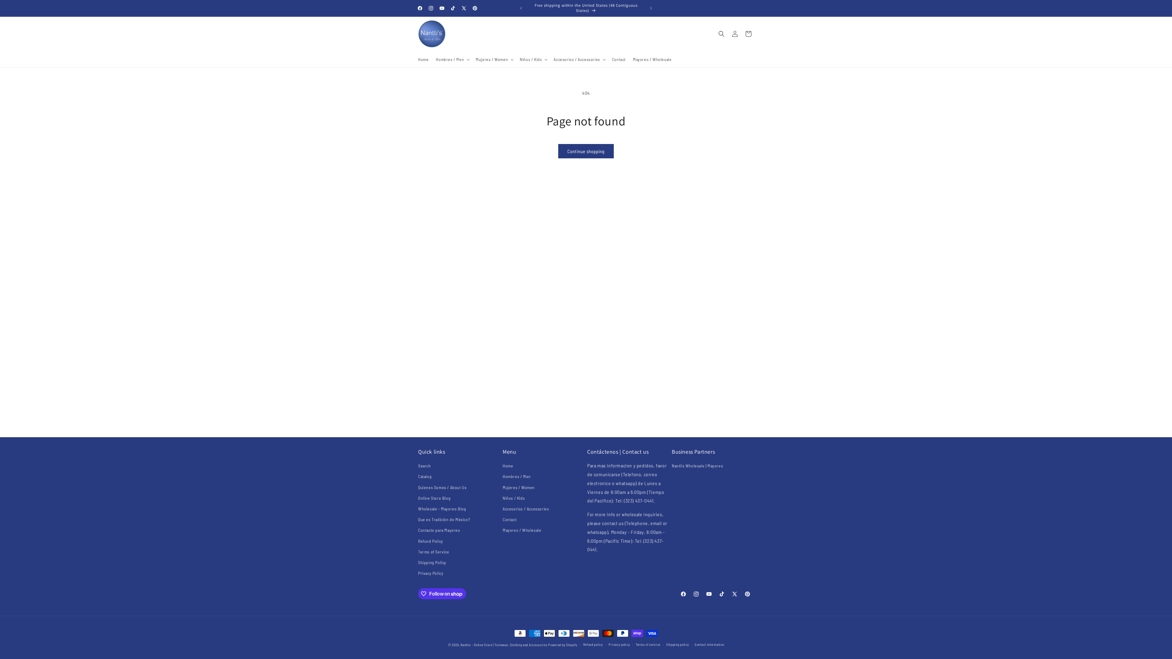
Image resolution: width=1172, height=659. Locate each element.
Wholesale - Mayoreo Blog (442, 508)
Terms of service (648, 644)
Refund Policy (430, 541)
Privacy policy (619, 644)
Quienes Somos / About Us (442, 487)
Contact (509, 519)
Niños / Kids (514, 498)
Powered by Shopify (562, 645)
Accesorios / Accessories (526, 508)
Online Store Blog (434, 498)
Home (508, 465)
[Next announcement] (651, 8)
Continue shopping (586, 151)
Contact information (709, 644)
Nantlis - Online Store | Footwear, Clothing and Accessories (504, 645)
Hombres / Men (517, 476)
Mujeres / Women (519, 487)
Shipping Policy (432, 562)
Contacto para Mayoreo (439, 530)
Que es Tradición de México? (444, 519)
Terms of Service (433, 551)
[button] (452, 59)
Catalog (425, 476)
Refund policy (593, 644)
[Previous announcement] (521, 8)
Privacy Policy (430, 573)
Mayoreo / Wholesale (522, 530)
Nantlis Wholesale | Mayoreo (697, 465)
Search (424, 465)
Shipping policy (677, 644)
